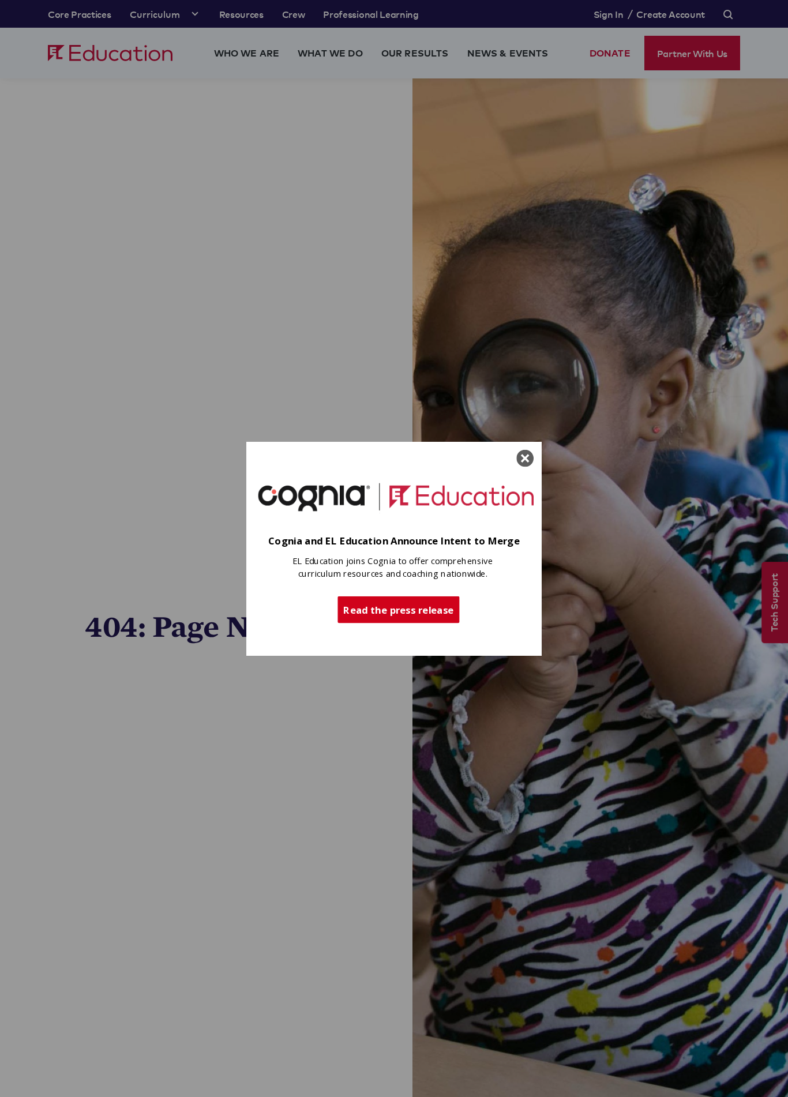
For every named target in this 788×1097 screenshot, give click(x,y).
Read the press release (398, 609)
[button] (394, 541)
